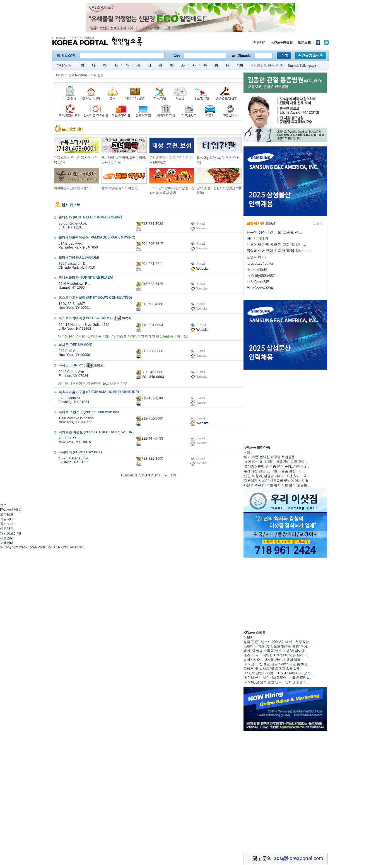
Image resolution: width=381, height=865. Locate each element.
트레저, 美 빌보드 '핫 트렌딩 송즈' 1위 (271, 669)
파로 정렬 (96, 75)
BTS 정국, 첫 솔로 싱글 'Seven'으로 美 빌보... (276, 664)
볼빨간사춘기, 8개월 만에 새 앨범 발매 (272, 660)
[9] (156, 474)
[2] (127, 474)
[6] (143, 474)
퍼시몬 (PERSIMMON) (75, 345)
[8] (152, 474)
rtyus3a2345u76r (260, 263)
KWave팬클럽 (282, 42)
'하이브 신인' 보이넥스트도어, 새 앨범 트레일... (277, 678)
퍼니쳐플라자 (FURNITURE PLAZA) (86, 278)
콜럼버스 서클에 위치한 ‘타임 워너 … (277, 251)
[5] (139, 474)
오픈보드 (304, 42)
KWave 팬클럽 (11, 510)
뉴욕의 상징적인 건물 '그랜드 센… (274, 232)
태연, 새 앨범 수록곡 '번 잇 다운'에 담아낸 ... (275, 651)
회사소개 (6, 524)
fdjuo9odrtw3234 (260, 288)
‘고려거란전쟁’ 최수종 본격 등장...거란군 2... (276, 466)
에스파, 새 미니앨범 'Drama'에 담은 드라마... (276, 655)
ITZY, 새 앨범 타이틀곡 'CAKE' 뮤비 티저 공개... (278, 673)
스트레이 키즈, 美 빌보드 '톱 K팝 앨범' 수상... (276, 646)
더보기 (248, 452)
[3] (131, 474)
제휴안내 (6, 538)
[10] (161, 474)
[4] (135, 474)
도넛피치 (254, 257)
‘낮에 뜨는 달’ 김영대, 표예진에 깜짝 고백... (275, 462)
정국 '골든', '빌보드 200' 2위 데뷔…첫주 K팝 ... (277, 642)
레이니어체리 (257, 238)
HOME (60, 75)
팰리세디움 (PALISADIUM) (79, 257)
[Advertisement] (285, 407)
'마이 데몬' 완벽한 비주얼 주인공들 (269, 457)
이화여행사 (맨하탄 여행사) (72, 188)
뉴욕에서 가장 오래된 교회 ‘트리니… (276, 244)
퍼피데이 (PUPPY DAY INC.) (80, 452)
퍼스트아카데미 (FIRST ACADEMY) (86, 318)
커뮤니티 (260, 42)
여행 (279, 66)
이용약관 (6, 529)
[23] (173, 474)
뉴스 (3, 505)
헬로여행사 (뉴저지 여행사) (120, 188)
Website (202, 269)
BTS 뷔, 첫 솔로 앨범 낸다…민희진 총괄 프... (276, 682)
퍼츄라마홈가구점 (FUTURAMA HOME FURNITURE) (99, 392)
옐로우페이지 (78, 75)
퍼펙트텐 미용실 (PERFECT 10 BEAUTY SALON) (96, 432)
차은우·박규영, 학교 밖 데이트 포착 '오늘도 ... (276, 485)
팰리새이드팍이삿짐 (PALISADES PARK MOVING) (97, 237)
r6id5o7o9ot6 (257, 270)
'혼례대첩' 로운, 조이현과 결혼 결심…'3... (273, 471)
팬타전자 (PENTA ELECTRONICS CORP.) (90, 217)
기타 (240, 66)
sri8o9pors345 (258, 282)
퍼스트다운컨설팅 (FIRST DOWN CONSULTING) (95, 298)
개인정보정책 (10, 533)
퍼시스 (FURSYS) (72, 365)
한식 (271, 66)
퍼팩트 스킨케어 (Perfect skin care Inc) (89, 412)
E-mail (201, 325)
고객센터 (6, 543)
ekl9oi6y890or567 (261, 276)
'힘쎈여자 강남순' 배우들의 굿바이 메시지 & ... (277, 481)
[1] (122, 474)
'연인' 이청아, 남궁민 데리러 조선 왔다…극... (276, 476)
